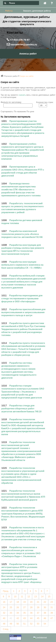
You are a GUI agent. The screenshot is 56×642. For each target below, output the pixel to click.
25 (11, 607)
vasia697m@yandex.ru (23, 44)
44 (31, 618)
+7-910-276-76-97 (19, 39)
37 (38, 613)
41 (11, 618)
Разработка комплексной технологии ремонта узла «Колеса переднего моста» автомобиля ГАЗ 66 (22, 234)
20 (31, 602)
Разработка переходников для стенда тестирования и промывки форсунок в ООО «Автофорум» (21, 298)
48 (4, 624)
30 (45, 607)
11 (22, 596)
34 (17, 613)
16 (4, 602)
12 (28, 596)
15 (49, 596)
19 (24, 602)
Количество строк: (44, 102)
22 (45, 602)
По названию (20, 111)
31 (51, 607)
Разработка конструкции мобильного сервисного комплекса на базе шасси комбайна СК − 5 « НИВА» (22, 265)
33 (11, 613)
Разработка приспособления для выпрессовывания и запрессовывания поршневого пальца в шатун (23, 312)
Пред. (6, 591)
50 (17, 624)
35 (24, 613)
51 (24, 624)
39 (51, 613)
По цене (30, 111)
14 (42, 596)
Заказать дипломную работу (37, 11)
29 (38, 607)
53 (38, 624)
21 (38, 602)
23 (51, 602)
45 (38, 618)
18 (17, 602)
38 (45, 613)
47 (51, 618)
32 (4, 613)
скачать (22, 95)
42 (17, 618)
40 (4, 618)
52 (31, 624)
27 (24, 607)
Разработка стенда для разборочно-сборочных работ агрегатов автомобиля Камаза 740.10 (21, 408)
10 (15, 596)
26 (17, 607)
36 (31, 613)
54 (45, 624)
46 (45, 618)
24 (4, 607)
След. (6, 629)
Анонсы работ (28, 53)
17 (11, 602)
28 (31, 607)
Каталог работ (11, 76)
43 (24, 618)
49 (11, 624)
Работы (9, 11)
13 (35, 596)
